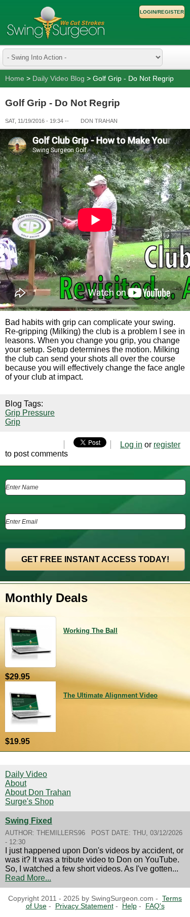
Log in (131, 444)
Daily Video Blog (58, 78)
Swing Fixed (28, 820)
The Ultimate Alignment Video (110, 695)
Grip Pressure (30, 412)
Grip (12, 422)
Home (14, 78)
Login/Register (162, 12)
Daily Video (26, 774)
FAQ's (155, 906)
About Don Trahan (38, 792)
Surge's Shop (29, 801)
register (167, 444)
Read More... (28, 878)
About (15, 783)
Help (129, 906)
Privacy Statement (84, 906)
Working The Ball (90, 630)
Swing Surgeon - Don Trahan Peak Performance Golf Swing (55, 22)
